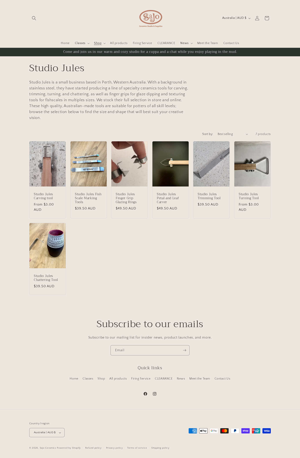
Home (74, 378)
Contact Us (222, 378)
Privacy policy (114, 448)
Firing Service (140, 378)
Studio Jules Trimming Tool (209, 196)
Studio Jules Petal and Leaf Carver (168, 198)
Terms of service (137, 448)
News (181, 378)
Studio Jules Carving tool (43, 196)
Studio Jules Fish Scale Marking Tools (88, 198)
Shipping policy (160, 448)
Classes (88, 378)
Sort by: (207, 134)
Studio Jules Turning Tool (249, 196)
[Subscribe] (184, 350)
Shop (101, 378)
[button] (34, 18)
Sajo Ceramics (48, 448)
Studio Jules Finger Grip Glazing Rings (126, 198)
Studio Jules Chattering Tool (46, 278)
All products (118, 378)
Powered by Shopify (69, 448)
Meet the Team (199, 378)
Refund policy (93, 448)
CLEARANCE (163, 378)
